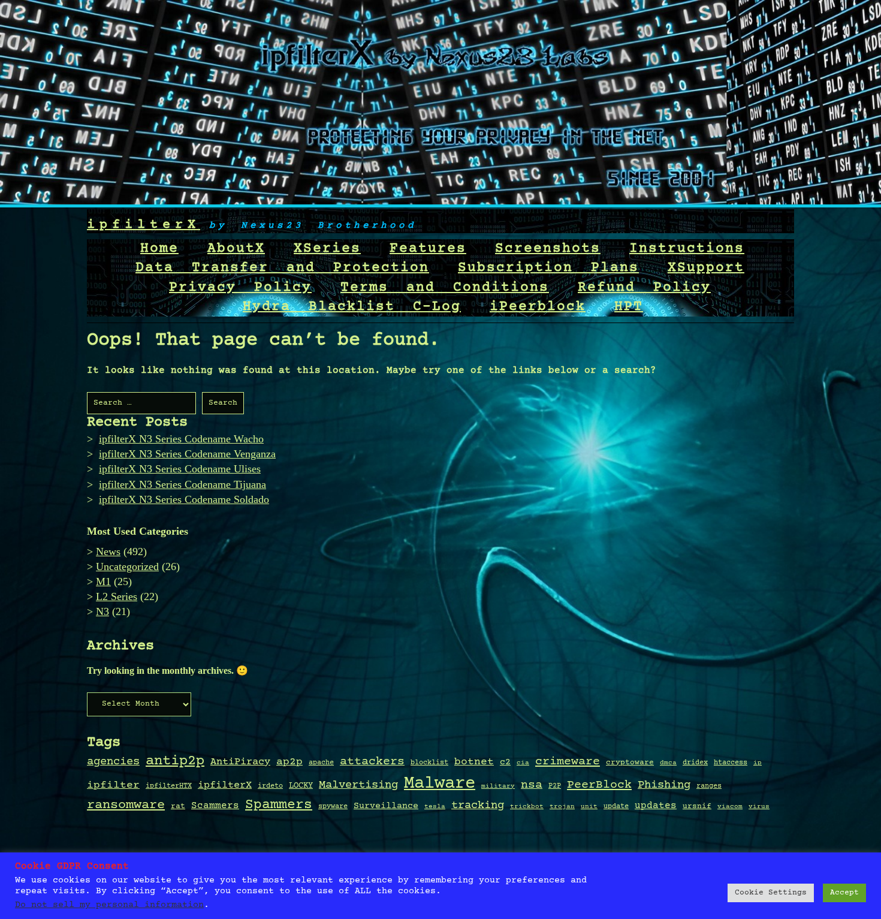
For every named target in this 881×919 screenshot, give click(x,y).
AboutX (236, 249)
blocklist (429, 762)
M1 (103, 581)
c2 (505, 762)
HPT (628, 307)
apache (321, 763)
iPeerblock (538, 307)
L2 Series (116, 596)
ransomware (126, 805)
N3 (102, 611)
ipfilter (113, 785)
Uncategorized (127, 567)
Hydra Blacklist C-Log (352, 307)
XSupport (706, 268)
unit (589, 806)
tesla (434, 806)
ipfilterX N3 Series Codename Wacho (181, 439)
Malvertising (358, 785)
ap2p (289, 762)
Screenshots (548, 249)
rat (178, 806)
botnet (474, 762)
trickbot (527, 806)
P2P (554, 786)
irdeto (270, 786)
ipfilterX (143, 225)
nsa (531, 785)
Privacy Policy (240, 288)
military (498, 786)
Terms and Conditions (444, 288)
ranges (709, 786)
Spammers (278, 805)
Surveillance (386, 806)
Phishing (664, 785)
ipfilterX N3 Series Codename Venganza (187, 454)
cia (523, 763)
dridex (695, 762)
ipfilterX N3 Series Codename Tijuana (182, 484)
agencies (113, 761)
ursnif (697, 806)
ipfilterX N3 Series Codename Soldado (184, 499)
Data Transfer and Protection (282, 268)
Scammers (215, 806)
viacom (730, 806)
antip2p (175, 761)
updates (656, 806)
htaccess (730, 762)
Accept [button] (844, 892)
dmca (668, 763)
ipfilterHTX (169, 786)
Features (428, 249)
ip (757, 763)
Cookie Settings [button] (771, 892)
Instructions (686, 249)
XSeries (327, 249)
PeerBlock (599, 785)
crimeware (567, 762)
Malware (439, 784)
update (616, 806)
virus (759, 806)
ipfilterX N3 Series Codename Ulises (180, 469)
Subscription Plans (548, 268)
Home (159, 249)
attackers (372, 762)
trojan (562, 806)
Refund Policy (644, 288)
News (108, 552)
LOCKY (301, 786)
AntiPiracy (240, 762)
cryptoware (630, 762)
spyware (333, 806)
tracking (477, 805)
